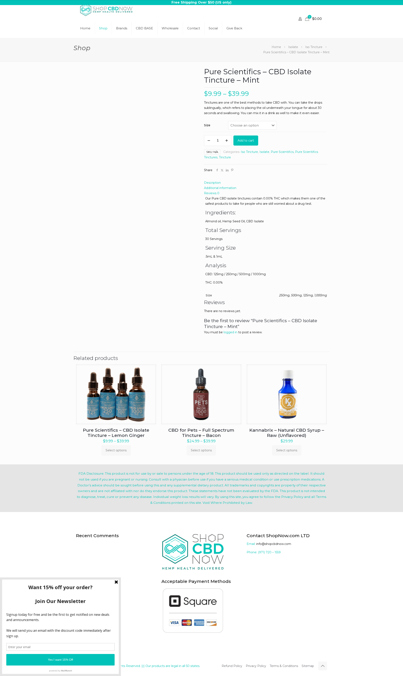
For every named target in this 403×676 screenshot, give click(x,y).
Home (276, 47)
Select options (116, 450)
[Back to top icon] (322, 666)
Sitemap (308, 666)
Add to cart (246, 140)
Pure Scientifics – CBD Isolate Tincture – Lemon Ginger (116, 432)
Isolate (293, 47)
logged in (230, 332)
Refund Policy (232, 666)
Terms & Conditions (284, 666)
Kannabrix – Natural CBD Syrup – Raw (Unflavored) (286, 432)
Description (212, 183)
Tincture (225, 157)
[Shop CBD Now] (106, 9)
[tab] (265, 182)
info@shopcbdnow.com (273, 544)
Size (207, 125)
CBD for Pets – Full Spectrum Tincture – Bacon (201, 432)
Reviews (211, 193)
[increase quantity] (226, 140)
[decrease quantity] (208, 140)
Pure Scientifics (282, 152)
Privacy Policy (256, 666)
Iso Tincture (313, 47)
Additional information (220, 188)
